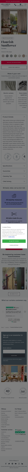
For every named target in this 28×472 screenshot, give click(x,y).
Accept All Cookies (14, 241)
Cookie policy (11, 236)
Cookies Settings (14, 245)
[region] (14, 236)
